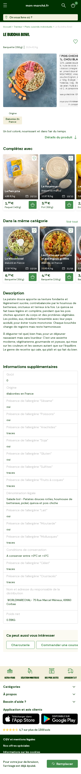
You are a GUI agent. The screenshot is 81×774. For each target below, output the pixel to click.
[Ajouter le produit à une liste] (75, 41)
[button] (20, 182)
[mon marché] (40, 5)
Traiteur (18, 26)
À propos (10, 694)
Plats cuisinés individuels (38, 26)
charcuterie (20, 645)
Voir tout (72, 221)
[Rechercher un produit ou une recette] (63, 5)
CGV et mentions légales (19, 739)
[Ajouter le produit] (33, 205)
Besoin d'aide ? (14, 702)
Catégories (11, 687)
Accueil (7, 26)
